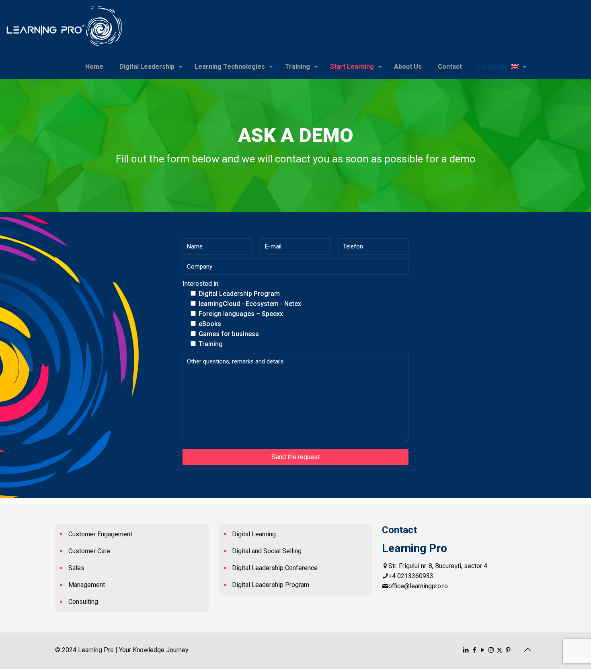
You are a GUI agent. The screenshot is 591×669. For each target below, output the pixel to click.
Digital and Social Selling (267, 551)
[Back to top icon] (527, 649)
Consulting (83, 601)
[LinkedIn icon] (466, 650)
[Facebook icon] (474, 650)
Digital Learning (254, 534)
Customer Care (89, 551)
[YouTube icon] (483, 650)
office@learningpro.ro (418, 586)
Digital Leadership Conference (275, 568)
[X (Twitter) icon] (500, 650)
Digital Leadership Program (270, 585)
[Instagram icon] (491, 650)
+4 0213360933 (410, 576)
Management (86, 585)
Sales (76, 568)
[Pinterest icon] (508, 650)
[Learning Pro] (64, 26)
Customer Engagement (100, 534)
